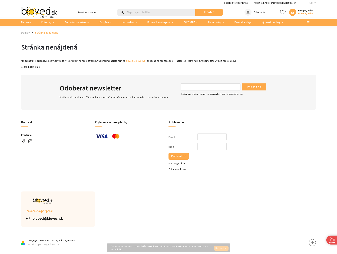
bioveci (30, 141)
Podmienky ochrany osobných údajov (275, 3)
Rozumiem (221, 248)
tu (121, 249)
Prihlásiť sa (254, 86)
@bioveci (23, 141)
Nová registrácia (176, 163)
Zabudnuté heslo (177, 169)
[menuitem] (28, 22)
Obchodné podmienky (236, 3)
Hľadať (209, 12)
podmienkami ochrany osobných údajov (226, 94)
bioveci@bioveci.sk (136, 61)
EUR (311, 2)
